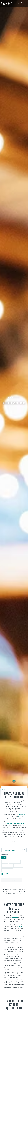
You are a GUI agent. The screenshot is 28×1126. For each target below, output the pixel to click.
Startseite (4, 789)
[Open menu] (26, 3)
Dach (20, 926)
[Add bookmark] (14, 781)
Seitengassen (9, 820)
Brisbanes (22, 814)
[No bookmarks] (18, 3)
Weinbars (11, 822)
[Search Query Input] (14, 850)
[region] (14, 816)
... (9, 789)
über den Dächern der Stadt (15, 823)
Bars (19, 816)
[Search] (23, 850)
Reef (20, 893)
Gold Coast (14, 917)
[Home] (6, 4)
